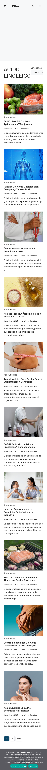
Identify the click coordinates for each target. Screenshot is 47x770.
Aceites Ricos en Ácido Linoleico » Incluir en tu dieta (22, 315)
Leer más (33, 766)
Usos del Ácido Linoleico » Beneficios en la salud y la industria (18, 512)
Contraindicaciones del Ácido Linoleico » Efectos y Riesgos (20, 644)
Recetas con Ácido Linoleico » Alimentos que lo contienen (20, 579)
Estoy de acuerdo (18, 766)
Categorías (36, 68)
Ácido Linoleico (10, 117)
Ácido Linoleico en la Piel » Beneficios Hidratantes (18, 709)
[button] (32, 6)
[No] (44, 759)
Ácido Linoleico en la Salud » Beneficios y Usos (19, 250)
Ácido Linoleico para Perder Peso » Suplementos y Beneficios (23, 380)
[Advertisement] (23, 37)
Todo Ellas (11, 6)
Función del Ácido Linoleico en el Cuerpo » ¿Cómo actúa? (21, 188)
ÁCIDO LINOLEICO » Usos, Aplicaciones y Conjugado (18, 123)
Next (19, 739)
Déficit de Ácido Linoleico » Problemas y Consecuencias (19, 446)
